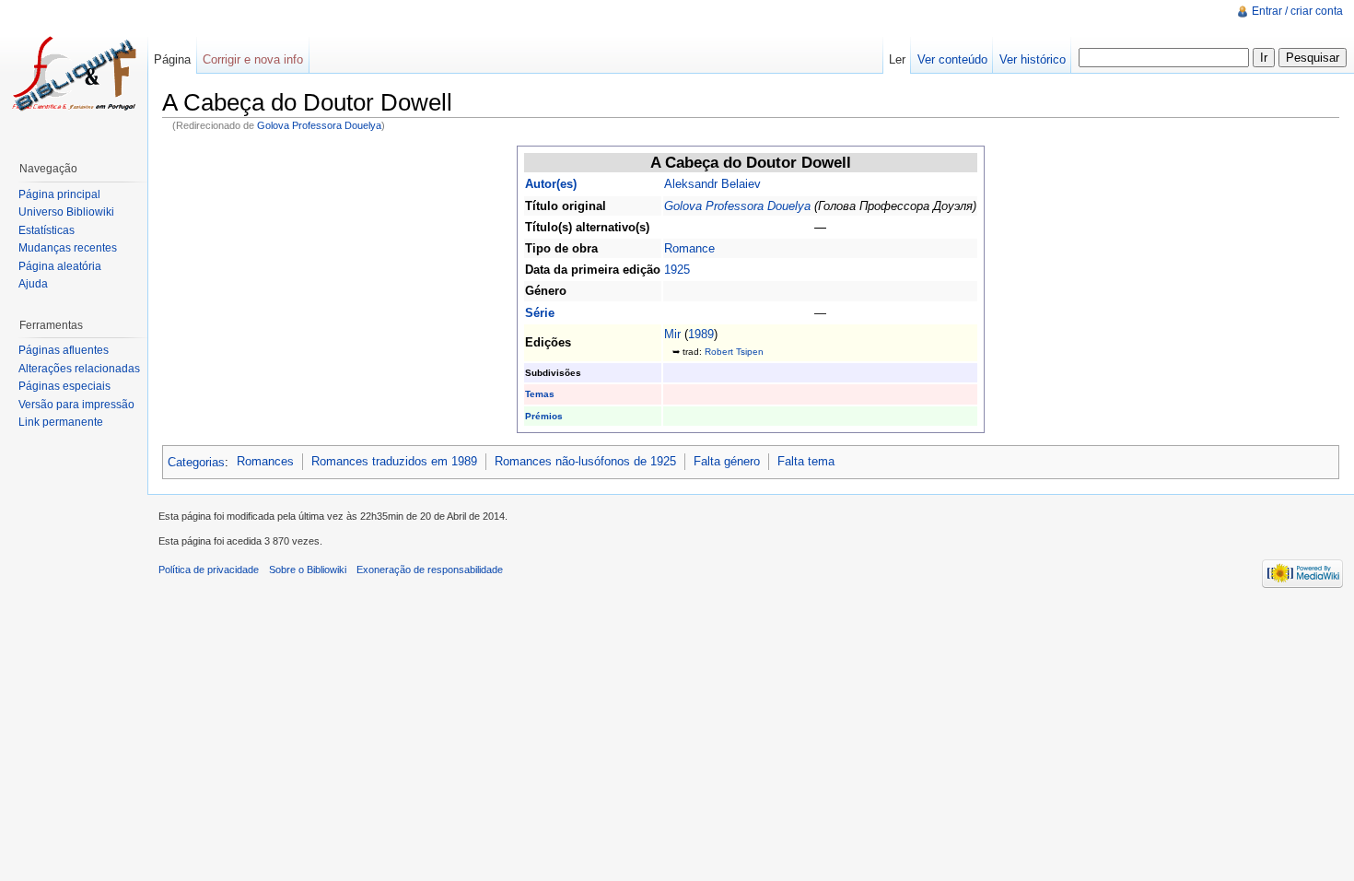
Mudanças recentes (67, 247)
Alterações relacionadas (79, 368)
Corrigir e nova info (253, 59)
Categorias (196, 461)
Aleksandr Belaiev (712, 184)
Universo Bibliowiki (66, 212)
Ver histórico (1032, 59)
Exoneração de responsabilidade (429, 569)
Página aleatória (59, 266)
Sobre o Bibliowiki (307, 569)
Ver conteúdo (952, 59)
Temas (539, 394)
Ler (897, 59)
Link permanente (60, 422)
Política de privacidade (208, 569)
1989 (701, 334)
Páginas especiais (64, 386)
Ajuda (33, 283)
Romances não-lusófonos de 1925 (585, 461)
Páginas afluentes (63, 350)
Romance (689, 248)
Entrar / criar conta (1297, 11)
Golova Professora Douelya (319, 125)
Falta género (727, 461)
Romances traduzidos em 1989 (394, 461)
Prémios (544, 416)
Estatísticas (46, 230)
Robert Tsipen (734, 352)
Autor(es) (551, 184)
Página (172, 59)
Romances (265, 461)
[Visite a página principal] (73, 73)
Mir (672, 334)
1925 (677, 269)
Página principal (59, 194)
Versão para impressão (76, 404)
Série (539, 313)
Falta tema (806, 461)
